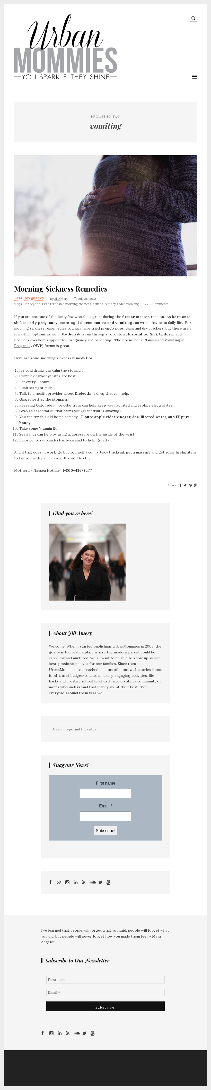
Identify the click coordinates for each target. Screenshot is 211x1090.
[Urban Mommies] (65, 78)
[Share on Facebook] (180, 485)
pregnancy (34, 298)
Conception (31, 304)
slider (121, 304)
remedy (110, 304)
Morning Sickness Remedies (60, 288)
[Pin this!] (190, 485)
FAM (18, 298)
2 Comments (159, 304)
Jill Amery (61, 299)
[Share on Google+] (195, 485)
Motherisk (70, 334)
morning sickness (78, 304)
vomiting (132, 304)
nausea (98, 304)
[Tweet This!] (185, 485)
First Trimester (53, 304)
